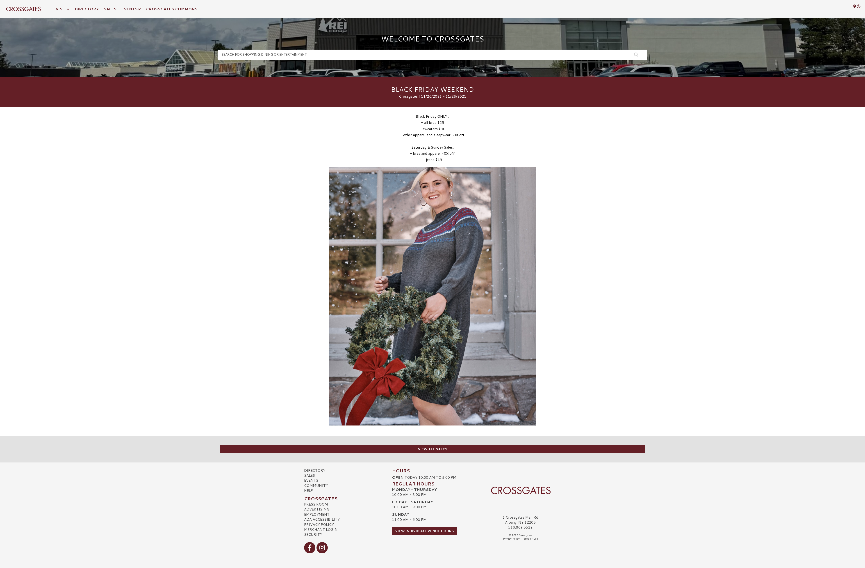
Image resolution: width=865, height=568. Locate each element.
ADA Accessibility (322, 519)
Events (311, 480)
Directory (314, 470)
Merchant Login (321, 529)
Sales (309, 475)
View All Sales (432, 449)
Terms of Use (530, 538)
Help (308, 490)
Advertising (316, 509)
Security (313, 534)
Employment (317, 514)
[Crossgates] (520, 490)
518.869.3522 (520, 527)
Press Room (316, 504)
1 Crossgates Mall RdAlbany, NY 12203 (520, 520)
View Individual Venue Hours (424, 531)
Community (316, 485)
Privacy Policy (319, 524)
